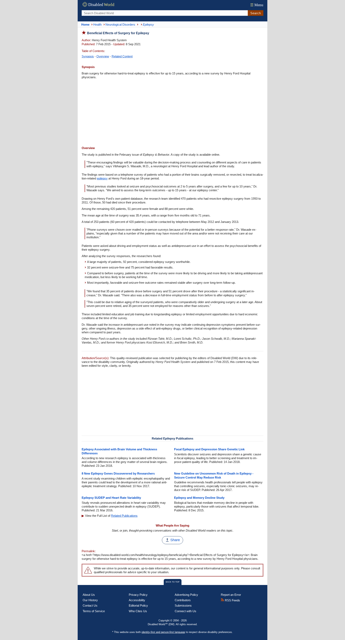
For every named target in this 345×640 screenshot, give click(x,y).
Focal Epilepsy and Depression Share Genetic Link (209, 449)
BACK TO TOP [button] (172, 582)
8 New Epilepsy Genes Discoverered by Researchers (118, 473)
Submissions (183, 605)
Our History (90, 600)
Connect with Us (185, 611)
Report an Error (231, 594)
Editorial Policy (138, 605)
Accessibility (137, 600)
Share (175, 540)
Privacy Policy (138, 594)
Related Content (122, 56)
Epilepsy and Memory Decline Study (199, 497)
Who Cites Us (138, 611)
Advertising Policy (186, 594)
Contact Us (90, 605)
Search (255, 13)
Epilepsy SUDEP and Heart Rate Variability (111, 497)
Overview (102, 56)
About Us (89, 594)
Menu (256, 5)
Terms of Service (94, 611)
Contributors (183, 600)
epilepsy (102, 178)
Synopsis (88, 56)
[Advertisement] (172, 113)
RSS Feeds (232, 600)
